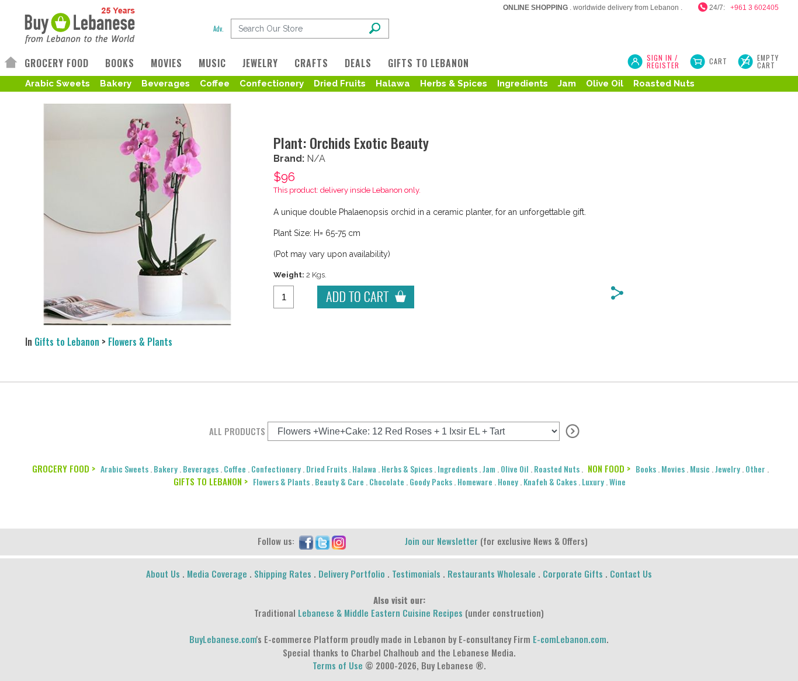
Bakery (115, 83)
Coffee (215, 83)
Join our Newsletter (441, 540)
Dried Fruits (340, 83)
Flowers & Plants (140, 342)
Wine (617, 481)
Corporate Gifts (573, 573)
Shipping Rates (282, 573)
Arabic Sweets (57, 83)
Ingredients (522, 83)
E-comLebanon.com (569, 639)
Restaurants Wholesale (491, 573)
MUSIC (212, 63)
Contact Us (631, 573)
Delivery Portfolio (351, 573)
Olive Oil (604, 83)
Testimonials (416, 573)
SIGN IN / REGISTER (663, 61)
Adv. (218, 28)
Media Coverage (217, 573)
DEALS (358, 63)
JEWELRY (260, 63)
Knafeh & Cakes (550, 481)
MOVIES (166, 63)
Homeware (474, 481)
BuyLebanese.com (222, 639)
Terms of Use (338, 665)
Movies (673, 469)
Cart (718, 61)
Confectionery (272, 83)
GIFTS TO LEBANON (428, 63)
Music (700, 469)
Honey (508, 481)
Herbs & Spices (453, 83)
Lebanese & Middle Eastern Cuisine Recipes (380, 612)
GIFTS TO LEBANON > (211, 481)
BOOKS (119, 63)
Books (646, 469)
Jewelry (727, 469)
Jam (567, 83)
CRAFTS (311, 63)
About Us (163, 573)
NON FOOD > (609, 468)
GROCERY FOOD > (63, 468)
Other (755, 469)
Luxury (593, 481)
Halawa (393, 83)
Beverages (165, 83)
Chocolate (386, 481)
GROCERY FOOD (57, 63)
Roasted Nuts (664, 83)
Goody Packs (431, 481)
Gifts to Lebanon (66, 342)
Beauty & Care (339, 481)
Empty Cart (768, 61)
